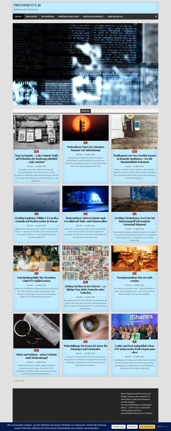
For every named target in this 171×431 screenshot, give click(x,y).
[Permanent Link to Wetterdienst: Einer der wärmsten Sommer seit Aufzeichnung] (85, 128)
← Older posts (18, 381)
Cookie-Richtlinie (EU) (115, 16)
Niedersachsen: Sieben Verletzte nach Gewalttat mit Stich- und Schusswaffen (85, 219)
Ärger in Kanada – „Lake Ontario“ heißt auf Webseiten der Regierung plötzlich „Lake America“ (36, 159)
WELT (36, 151)
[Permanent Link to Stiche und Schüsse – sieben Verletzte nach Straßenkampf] (36, 331)
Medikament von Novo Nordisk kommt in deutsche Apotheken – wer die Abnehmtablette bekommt (134, 159)
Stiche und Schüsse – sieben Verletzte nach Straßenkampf (36, 356)
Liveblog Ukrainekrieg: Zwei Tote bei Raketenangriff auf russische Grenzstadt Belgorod (134, 221)
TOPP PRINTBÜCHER (47, 16)
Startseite (18, 16)
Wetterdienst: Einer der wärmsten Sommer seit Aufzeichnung (85, 148)
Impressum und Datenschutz (93, 16)
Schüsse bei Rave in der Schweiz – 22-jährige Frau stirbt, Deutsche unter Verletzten (85, 289)
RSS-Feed (30, 166)
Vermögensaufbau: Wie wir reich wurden (134, 279)
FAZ (85, 143)
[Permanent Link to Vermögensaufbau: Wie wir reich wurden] (134, 258)
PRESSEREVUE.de (27, 5)
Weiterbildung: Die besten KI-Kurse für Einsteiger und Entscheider (85, 347)
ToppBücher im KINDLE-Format (68, 16)
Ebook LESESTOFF (31, 16)
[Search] (156, 17)
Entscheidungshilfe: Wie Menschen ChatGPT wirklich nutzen (36, 279)
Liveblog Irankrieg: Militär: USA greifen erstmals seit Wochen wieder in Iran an (36, 219)
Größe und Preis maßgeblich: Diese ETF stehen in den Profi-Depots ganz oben (134, 349)
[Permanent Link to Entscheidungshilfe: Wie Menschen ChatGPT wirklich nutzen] (36, 258)
